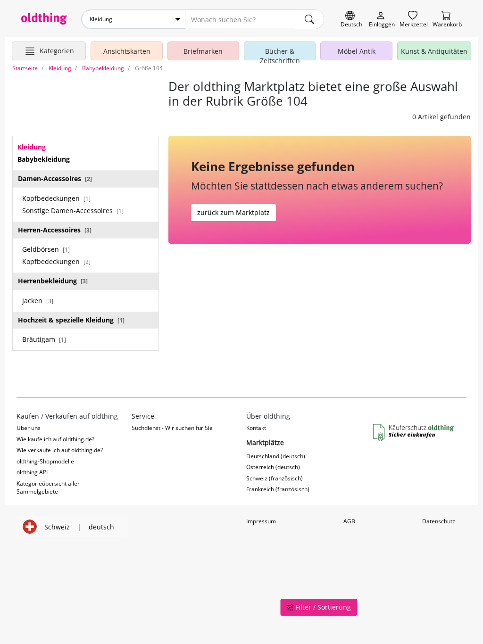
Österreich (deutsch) (273, 467)
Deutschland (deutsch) (275, 456)
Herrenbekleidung (53, 280)
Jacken (37, 300)
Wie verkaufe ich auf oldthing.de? (60, 450)
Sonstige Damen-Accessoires (73, 210)
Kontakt (256, 428)
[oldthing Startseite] (44, 19)
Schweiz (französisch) (274, 478)
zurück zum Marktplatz (233, 212)
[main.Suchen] (309, 19)
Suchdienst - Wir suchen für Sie (172, 428)
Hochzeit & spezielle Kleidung (71, 319)
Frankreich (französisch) (277, 489)
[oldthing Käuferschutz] (414, 433)
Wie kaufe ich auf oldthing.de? (55, 439)
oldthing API (32, 472)
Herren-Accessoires (55, 229)
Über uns (29, 428)
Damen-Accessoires (55, 178)
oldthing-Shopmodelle (45, 461)
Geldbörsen (46, 249)
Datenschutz (438, 521)
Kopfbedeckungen (56, 198)
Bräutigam (44, 339)
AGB (349, 521)
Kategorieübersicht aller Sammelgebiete (48, 487)
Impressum (261, 521)
